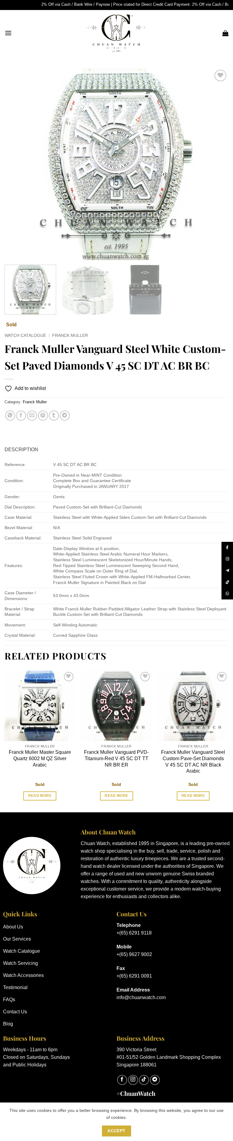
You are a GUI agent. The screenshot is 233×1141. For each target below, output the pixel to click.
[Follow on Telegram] (155, 1080)
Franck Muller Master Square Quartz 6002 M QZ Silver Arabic (40, 758)
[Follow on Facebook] (122, 1080)
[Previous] (16, 164)
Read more (40, 795)
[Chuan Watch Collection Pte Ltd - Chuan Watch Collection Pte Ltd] (116, 33)
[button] (8, 32)
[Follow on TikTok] (144, 1080)
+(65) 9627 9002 (134, 954)
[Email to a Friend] (32, 416)
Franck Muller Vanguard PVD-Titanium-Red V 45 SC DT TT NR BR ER (116, 758)
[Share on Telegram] (65, 416)
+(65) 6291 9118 (134, 932)
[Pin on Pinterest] (43, 416)
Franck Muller (70, 335)
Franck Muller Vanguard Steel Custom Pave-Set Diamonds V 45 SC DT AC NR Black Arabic (193, 762)
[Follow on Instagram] (133, 1080)
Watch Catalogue (25, 335)
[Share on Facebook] (21, 416)
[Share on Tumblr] (54, 416)
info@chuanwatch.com (141, 997)
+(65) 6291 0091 (134, 975)
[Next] (216, 164)
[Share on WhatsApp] (10, 416)
